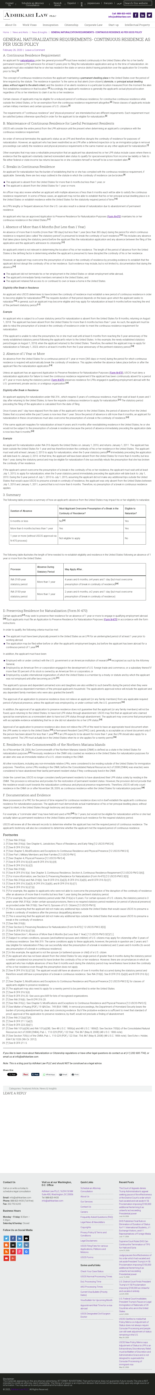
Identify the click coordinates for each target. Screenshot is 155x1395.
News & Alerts (57, 4)
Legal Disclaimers (89, 1241)
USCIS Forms (87, 1257)
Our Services (87, 1201)
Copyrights (86, 1227)
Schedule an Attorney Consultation (33, 4)
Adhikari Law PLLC (30, 15)
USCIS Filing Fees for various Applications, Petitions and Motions (94, 1249)
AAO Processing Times (92, 1287)
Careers (84, 1212)
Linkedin (142, 15)
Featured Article (30, 1088)
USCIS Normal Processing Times (96, 1276)
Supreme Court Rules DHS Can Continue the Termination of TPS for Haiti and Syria (134, 1244)
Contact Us (9, 4)
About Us (85, 1196)
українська (93, 3)
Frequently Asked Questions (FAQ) (97, 1217)
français (108, 3)
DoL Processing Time (91, 1281)
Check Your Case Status (92, 1271)
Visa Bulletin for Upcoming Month (96, 1300)
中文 (82, 4)
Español (71, 3)
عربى (119, 3)
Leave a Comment (35, 50)
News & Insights (48, 1088)
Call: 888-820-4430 (121, 13)
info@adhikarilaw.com (119, 17)
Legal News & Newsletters (93, 1222)
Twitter (149, 15)
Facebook (135, 15)
